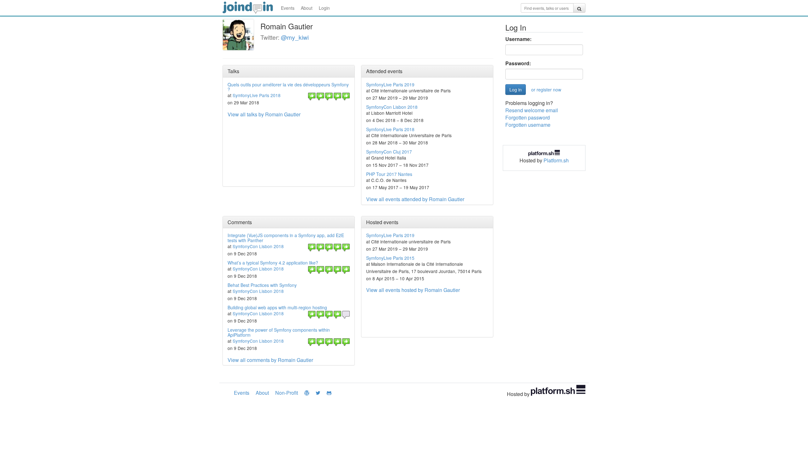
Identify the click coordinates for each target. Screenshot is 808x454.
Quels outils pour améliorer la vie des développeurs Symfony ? (288, 86)
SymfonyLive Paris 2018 (257, 95)
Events (287, 8)
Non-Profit (286, 392)
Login (324, 8)
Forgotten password (527, 117)
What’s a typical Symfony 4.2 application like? (273, 262)
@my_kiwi (295, 37)
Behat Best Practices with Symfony (262, 285)
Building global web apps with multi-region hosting (277, 307)
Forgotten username (527, 124)
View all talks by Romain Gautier (264, 114)
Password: (518, 63)
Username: (518, 39)
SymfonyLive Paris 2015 (390, 258)
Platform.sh (556, 160)
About (306, 8)
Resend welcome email (531, 110)
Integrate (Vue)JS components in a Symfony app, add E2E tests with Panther (286, 237)
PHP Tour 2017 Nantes (389, 174)
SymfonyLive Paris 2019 (390, 84)
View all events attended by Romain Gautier (415, 199)
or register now (546, 89)
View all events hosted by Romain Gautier (413, 290)
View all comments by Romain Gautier (270, 360)
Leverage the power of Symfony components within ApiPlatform (279, 332)
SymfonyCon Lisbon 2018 (392, 107)
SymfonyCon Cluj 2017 (389, 151)
